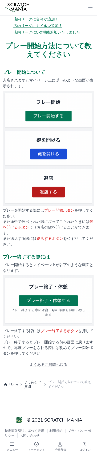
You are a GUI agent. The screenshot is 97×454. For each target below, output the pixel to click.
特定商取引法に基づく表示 (24, 431)
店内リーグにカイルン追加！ (37, 25)
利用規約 (56, 431)
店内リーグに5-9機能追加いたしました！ (48, 32)
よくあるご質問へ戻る (48, 364)
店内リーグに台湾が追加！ (36, 19)
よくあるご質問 (32, 384)
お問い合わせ (30, 435)
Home (13, 384)
